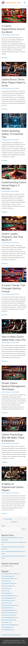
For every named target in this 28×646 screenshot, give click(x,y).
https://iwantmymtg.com (8, 629)
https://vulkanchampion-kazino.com (11, 573)
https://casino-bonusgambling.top (10, 624)
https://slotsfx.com (6, 581)
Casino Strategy (6, 34)
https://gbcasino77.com (7, 607)
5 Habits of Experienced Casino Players (12, 487)
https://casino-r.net (6, 622)
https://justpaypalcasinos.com (9, 610)
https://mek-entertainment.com (9, 595)
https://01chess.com (7, 602)
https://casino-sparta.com (8, 585)
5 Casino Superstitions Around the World (13, 29)
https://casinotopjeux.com (8, 576)
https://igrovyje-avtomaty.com (9, 578)
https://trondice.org (6, 588)
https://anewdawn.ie (7, 593)
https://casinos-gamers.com (9, 620)
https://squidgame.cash (7, 627)
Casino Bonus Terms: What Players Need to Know (13, 82)
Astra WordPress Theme (20, 642)
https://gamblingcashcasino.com (10, 617)
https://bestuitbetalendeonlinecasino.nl (11, 634)
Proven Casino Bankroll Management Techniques (14, 386)
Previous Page (7, 519)
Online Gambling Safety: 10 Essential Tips (12, 133)
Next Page (14, 521)
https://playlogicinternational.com (10, 605)
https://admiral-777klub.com (9, 583)
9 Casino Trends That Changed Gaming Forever (13, 288)
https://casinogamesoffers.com (9, 612)
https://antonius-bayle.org (8, 600)
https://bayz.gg (5, 590)
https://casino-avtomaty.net (9, 615)
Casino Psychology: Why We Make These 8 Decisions (13, 437)
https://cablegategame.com (9, 598)
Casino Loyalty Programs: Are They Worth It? (12, 236)
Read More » (5, 57)
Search (3, 526)
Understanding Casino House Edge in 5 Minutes (14, 185)
